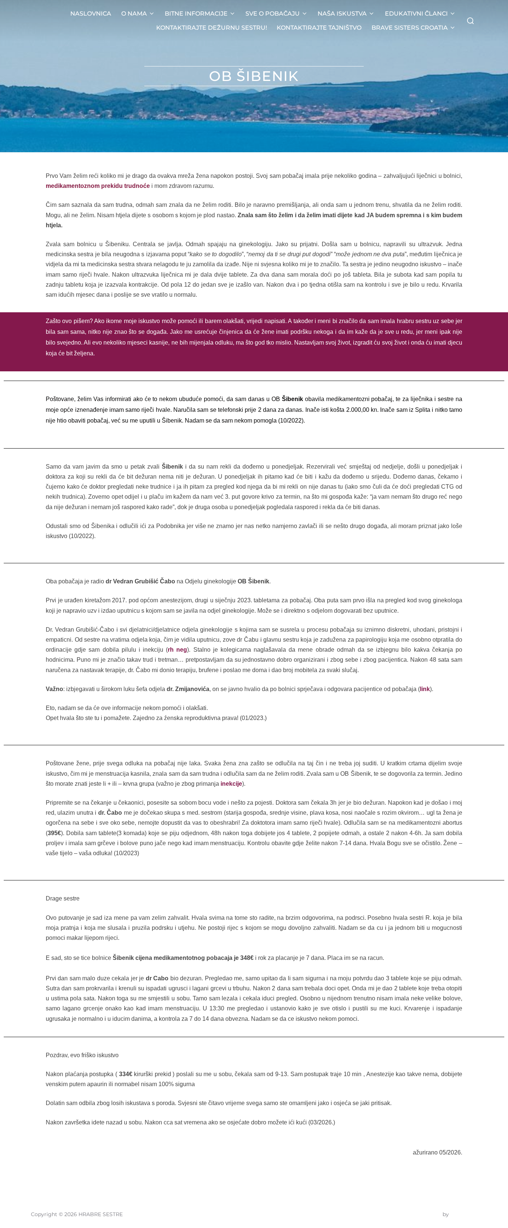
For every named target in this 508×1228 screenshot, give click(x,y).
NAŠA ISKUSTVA (342, 13)
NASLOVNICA (90, 13)
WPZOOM (463, 1214)
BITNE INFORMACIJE (196, 13)
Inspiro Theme (422, 1214)
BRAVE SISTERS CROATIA (410, 27)
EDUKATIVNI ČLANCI (416, 13)
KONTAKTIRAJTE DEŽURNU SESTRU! (211, 27)
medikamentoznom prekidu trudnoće (98, 186)
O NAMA (134, 13)
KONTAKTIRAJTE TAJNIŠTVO (319, 27)
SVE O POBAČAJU (272, 13)
